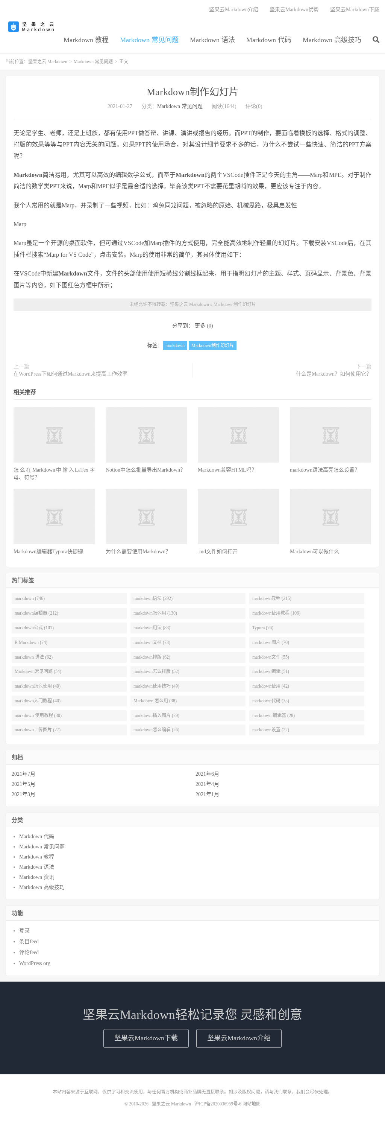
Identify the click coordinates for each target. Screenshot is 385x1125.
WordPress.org (34, 963)
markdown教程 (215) (271, 598)
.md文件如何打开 (218, 551)
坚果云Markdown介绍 (233, 9)
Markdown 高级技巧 (332, 40)
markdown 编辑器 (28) (273, 715)
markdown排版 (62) (151, 657)
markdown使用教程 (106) (276, 613)
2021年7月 (23, 774)
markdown (175, 345)
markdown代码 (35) (270, 700)
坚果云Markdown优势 (294, 9)
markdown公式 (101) (34, 627)
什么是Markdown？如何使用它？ (333, 374)
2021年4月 (207, 784)
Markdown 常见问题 (149, 40)
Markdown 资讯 (36, 877)
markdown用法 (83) (151, 627)
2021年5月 (23, 784)
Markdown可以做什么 (314, 551)
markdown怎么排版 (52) (156, 671)
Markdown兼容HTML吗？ (227, 470)
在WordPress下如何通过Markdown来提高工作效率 (70, 374)
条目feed (29, 941)
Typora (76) (262, 627)
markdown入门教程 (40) (38, 700)
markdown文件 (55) (270, 657)
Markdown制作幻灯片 (193, 92)
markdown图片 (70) (270, 642)
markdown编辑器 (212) (36, 613)
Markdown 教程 (86, 40)
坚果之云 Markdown (32, 27)
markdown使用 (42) (270, 686)
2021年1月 (207, 794)
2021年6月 (207, 774)
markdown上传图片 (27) (38, 729)
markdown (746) (30, 598)
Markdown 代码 (268, 40)
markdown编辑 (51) (270, 671)
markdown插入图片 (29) (156, 715)
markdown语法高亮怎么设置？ (325, 470)
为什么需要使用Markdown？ (138, 551)
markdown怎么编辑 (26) (156, 729)
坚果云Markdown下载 (354, 9)
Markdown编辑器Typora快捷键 (48, 551)
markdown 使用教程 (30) (38, 715)
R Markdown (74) (31, 642)
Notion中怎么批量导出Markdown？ (145, 470)
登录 (24, 930)
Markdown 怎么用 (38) (155, 700)
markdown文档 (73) (151, 642)
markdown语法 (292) (153, 598)
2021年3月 (23, 794)
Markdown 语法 (212, 40)
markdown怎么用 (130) (155, 613)
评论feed (29, 952)
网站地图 (252, 1104)
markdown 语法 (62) (34, 657)
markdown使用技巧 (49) (156, 686)
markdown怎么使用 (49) (38, 686)
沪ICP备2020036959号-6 (217, 1104)
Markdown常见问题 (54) (38, 671)
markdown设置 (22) (270, 729)
